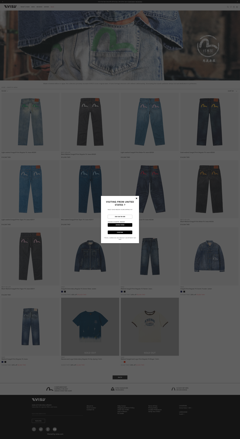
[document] (120, 220)
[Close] (136, 198)
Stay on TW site (120, 217)
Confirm (120, 232)
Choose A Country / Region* (116, 222)
